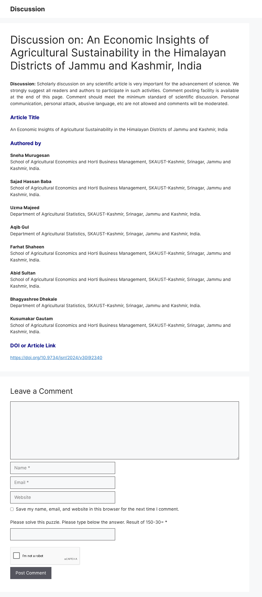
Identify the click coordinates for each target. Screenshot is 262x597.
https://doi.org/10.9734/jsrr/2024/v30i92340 (56, 357)
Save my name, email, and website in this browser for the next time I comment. (97, 509)
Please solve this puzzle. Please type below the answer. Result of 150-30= (88, 522)
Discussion (27, 9)
